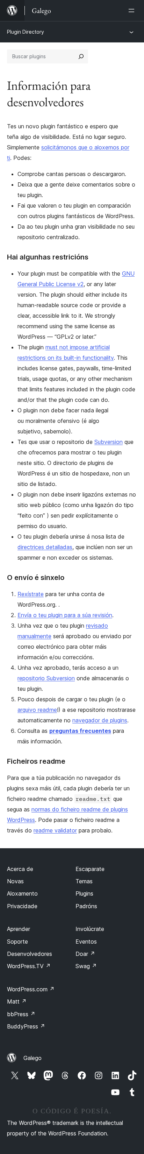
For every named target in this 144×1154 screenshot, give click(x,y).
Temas (84, 881)
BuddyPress (26, 1026)
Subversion (108, 441)
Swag (86, 966)
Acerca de (20, 868)
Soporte (17, 941)
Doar (85, 953)
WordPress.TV (29, 966)
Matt (17, 1001)
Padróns (86, 906)
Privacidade (22, 906)
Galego (32, 1057)
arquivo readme (37, 709)
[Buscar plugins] (81, 56)
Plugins (84, 893)
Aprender (18, 928)
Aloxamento (22, 893)
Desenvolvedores (29, 953)
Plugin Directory (25, 32)
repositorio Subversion (46, 678)
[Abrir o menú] (133, 10)
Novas (15, 881)
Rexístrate (30, 594)
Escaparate (90, 868)
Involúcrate (89, 928)
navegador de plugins (99, 720)
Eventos (86, 941)
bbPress (21, 1014)
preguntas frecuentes (80, 730)
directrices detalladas (44, 547)
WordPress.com (31, 989)
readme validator (55, 830)
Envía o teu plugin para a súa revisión (64, 615)
